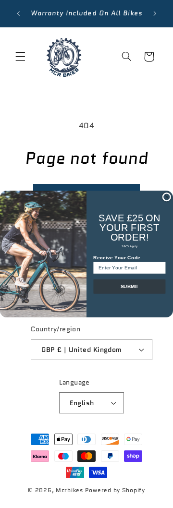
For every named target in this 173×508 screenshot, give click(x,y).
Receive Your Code (116, 257)
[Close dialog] (166, 197)
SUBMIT (129, 286)
